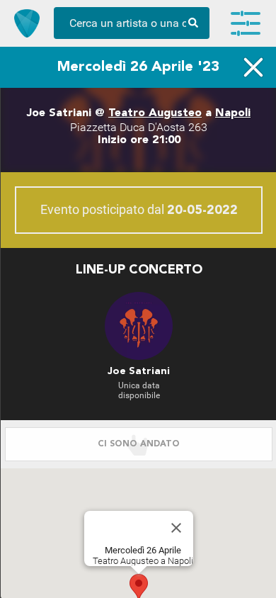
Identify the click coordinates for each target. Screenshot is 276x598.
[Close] (176, 528)
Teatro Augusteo (155, 113)
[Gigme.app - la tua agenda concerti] (27, 23)
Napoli (233, 113)
